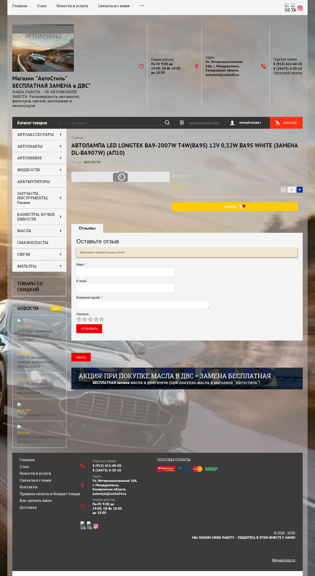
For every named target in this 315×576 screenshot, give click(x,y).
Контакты (29, 487)
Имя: (81, 264)
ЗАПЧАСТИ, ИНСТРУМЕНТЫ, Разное (32, 198)
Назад (81, 357)
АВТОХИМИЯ (29, 157)
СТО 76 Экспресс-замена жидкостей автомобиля (35, 362)
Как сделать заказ (36, 500)
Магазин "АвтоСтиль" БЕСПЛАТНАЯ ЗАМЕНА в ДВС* (51, 82)
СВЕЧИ (23, 254)
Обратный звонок (287, 73)
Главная (19, 5)
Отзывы (87, 228)
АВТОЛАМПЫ (30, 146)
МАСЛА (24, 230)
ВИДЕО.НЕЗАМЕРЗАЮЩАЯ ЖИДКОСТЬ (42, 439)
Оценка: (82, 314)
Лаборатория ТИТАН (36, 414)
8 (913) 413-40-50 (287, 64)
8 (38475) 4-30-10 (287, 68)
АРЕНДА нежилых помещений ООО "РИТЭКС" (34, 335)
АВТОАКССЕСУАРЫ (35, 134)
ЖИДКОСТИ (28, 169)
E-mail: (81, 281)
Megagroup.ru (283, 560)
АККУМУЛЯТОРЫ (33, 181)
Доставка (28, 507)
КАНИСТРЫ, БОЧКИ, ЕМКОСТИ (36, 216)
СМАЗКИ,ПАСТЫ (32, 242)
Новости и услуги (72, 5)
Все (56, 308)
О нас (42, 5)
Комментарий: (89, 297)
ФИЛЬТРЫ (26, 266)
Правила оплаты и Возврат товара (50, 493)
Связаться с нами (114, 5)
